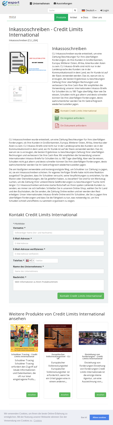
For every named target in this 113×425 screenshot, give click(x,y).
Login (105, 10)
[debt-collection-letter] (28, 62)
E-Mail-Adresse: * (22, 238)
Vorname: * (19, 227)
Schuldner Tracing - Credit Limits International (24, 355)
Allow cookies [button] (99, 417)
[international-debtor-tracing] (24, 338)
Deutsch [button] (90, 10)
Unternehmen (41, 3)
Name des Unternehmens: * (28, 266)
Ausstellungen (64, 3)
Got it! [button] (84, 417)
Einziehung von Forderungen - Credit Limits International (92, 356)
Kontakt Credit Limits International (81, 296)
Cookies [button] (38, 420)
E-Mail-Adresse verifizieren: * (29, 249)
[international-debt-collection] (92, 338)
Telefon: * (18, 260)
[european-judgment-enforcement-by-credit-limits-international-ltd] (58, 338)
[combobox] (30, 260)
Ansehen (32, 394)
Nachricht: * (19, 277)
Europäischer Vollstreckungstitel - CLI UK (58, 356)
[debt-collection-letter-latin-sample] (17, 93)
